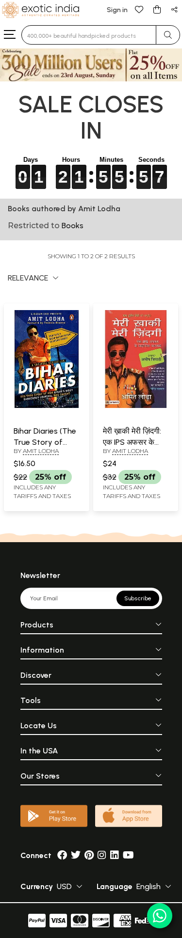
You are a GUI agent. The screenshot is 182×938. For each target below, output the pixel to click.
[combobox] (88, 35)
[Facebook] (62, 855)
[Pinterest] (89, 855)
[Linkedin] (114, 855)
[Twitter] (76, 855)
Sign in (117, 10)
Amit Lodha (41, 450)
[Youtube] (128, 855)
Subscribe (137, 598)
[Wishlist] (139, 9)
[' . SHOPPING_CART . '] (157, 9)
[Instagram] (102, 855)
